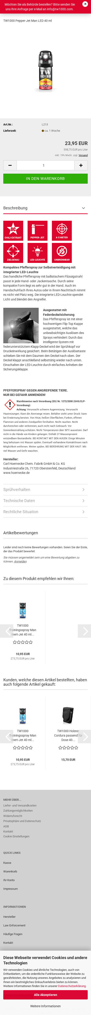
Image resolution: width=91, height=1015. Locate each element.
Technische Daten (19, 500)
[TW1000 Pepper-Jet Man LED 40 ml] (45, 60)
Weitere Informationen (45, 1006)
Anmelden (20, 561)
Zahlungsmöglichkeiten (18, 810)
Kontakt (8, 831)
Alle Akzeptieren (45, 995)
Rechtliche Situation (20, 511)
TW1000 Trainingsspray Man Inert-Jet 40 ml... (22, 630)
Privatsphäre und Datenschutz (22, 821)
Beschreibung (15, 208)
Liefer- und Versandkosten (19, 805)
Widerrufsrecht (12, 816)
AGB (6, 826)
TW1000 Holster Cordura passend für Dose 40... (68, 735)
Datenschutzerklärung (72, 986)
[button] (10, 165)
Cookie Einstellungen (16, 836)
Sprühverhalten (16, 489)
